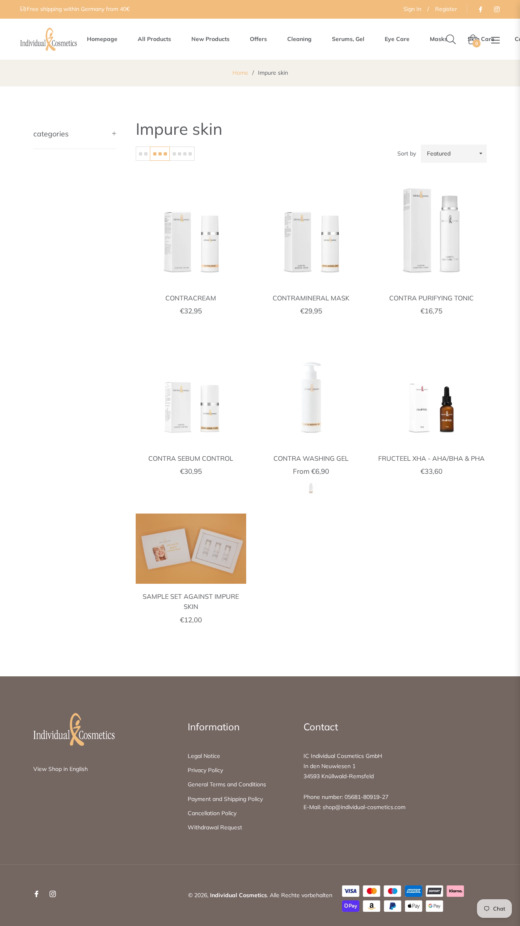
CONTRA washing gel (311, 458)
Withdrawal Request (215, 827)
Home (240, 72)
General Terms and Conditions (227, 784)
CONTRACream (190, 298)
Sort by (406, 153)
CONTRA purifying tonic (431, 298)
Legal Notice (204, 756)
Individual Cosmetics (238, 895)
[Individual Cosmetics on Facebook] (480, 9)
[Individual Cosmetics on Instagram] (496, 9)
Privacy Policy (205, 770)
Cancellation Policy (212, 813)
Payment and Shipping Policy (225, 799)
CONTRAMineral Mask (311, 298)
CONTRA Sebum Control (190, 458)
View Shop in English (60, 769)
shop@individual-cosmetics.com (364, 807)
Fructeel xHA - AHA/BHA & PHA (431, 458)
